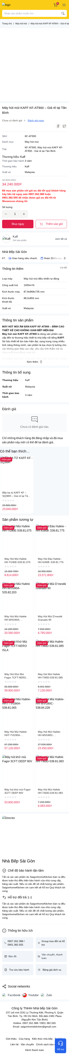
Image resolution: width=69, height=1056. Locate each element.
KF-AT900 (30, 147)
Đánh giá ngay (36, 120)
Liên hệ (14, 1044)
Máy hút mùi (32, 141)
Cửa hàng (24, 1038)
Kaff (22, 156)
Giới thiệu (11, 1038)
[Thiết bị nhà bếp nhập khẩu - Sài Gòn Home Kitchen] (15, 5)
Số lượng (7, 207)
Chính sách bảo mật (47, 1044)
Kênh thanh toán (34, 1050)
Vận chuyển (27, 1044)
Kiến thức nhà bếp (42, 1038)
